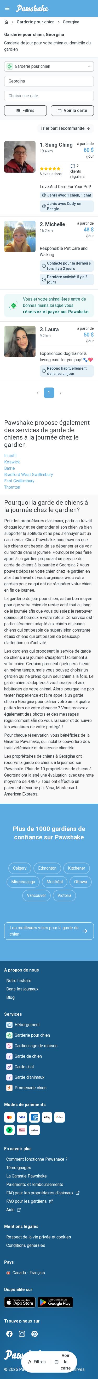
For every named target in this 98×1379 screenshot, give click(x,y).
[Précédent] (37, 393)
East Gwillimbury (19, 480)
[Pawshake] (32, 8)
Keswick (12, 461)
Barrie (9, 468)
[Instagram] (22, 1334)
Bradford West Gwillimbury (28, 474)
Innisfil (10, 455)
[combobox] (49, 66)
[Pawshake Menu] (7, 8)
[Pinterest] (34, 1334)
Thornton (12, 487)
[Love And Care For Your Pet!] (49, 176)
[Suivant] (60, 393)
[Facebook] (9, 1334)
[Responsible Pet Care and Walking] (49, 253)
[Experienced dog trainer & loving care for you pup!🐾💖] (49, 351)
